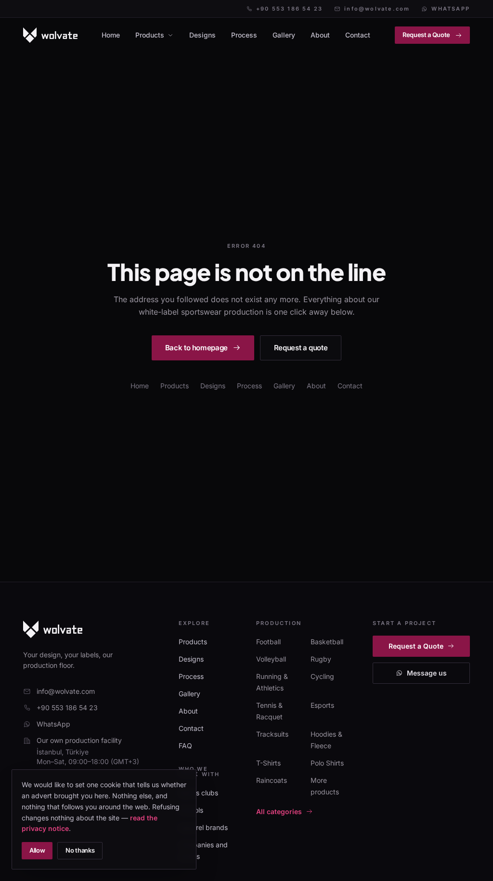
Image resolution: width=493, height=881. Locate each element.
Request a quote (300, 347)
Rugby (321, 659)
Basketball (327, 642)
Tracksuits (272, 734)
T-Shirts (268, 763)
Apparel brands (203, 827)
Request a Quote (426, 34)
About (320, 35)
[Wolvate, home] (50, 35)
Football (268, 642)
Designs (202, 35)
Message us (427, 673)
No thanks (79, 850)
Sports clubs (198, 793)
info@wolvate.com (377, 9)
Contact (357, 35)
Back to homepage (196, 347)
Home (111, 35)
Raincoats (271, 780)
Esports (322, 705)
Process (244, 35)
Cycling (322, 676)
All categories (279, 811)
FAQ (185, 745)
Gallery (283, 35)
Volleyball (271, 659)
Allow (37, 850)
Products (149, 35)
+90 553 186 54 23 (289, 9)
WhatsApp (450, 9)
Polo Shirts (327, 763)
